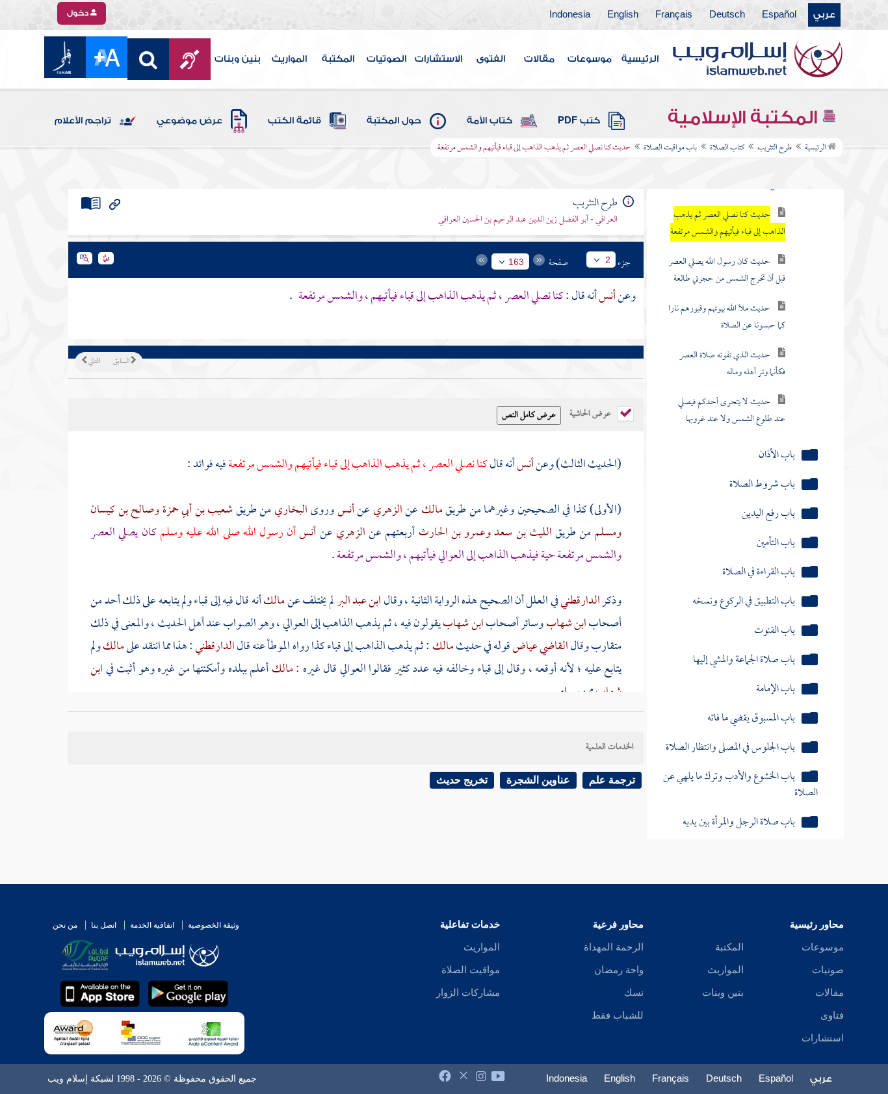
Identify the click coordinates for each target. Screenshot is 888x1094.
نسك (634, 992)
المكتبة (338, 59)
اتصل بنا (103, 925)
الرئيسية (640, 59)
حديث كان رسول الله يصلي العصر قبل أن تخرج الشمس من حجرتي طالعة (726, 270)
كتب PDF (579, 121)
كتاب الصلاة (727, 148)
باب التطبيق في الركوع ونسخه (743, 602)
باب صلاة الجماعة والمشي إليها (744, 660)
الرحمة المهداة (614, 947)
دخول (78, 13)
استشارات (823, 1038)
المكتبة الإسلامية (745, 117)
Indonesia (569, 15)
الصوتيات (386, 59)
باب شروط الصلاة (762, 485)
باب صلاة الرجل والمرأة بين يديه (739, 823)
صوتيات (828, 970)
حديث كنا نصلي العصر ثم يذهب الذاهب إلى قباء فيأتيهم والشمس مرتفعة (727, 224)
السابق (122, 362)
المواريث (289, 59)
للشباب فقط (618, 1015)
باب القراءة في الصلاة (758, 573)
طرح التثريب (774, 148)
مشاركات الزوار (468, 992)
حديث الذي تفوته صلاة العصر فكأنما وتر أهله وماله (732, 364)
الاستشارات (438, 59)
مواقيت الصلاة (470, 970)
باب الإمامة (775, 689)
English (622, 15)
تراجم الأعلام (83, 121)
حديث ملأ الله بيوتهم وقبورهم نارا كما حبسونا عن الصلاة (726, 317)
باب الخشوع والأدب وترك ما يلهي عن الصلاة (740, 785)
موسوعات (590, 59)
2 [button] (607, 260)
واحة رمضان (619, 970)
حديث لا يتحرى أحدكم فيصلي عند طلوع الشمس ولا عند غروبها (731, 411)
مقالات (539, 59)
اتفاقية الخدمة (152, 925)
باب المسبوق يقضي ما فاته (751, 719)
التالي (93, 362)
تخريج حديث (462, 779)
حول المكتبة (394, 121)
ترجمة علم (612, 779)
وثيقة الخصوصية (213, 925)
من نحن (65, 925)
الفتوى (491, 59)
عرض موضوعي (189, 121)
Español (779, 15)
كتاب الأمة (489, 121)
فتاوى (832, 1015)
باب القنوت (774, 631)
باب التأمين (776, 543)
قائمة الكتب (294, 121)
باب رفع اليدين (768, 514)
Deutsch (727, 15)
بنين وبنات (238, 59)
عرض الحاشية (591, 412)
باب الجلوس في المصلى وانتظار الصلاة (730, 748)
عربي (824, 15)
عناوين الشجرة (538, 779)
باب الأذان (777, 456)
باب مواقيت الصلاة (670, 148)
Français (673, 15)
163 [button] (516, 262)
